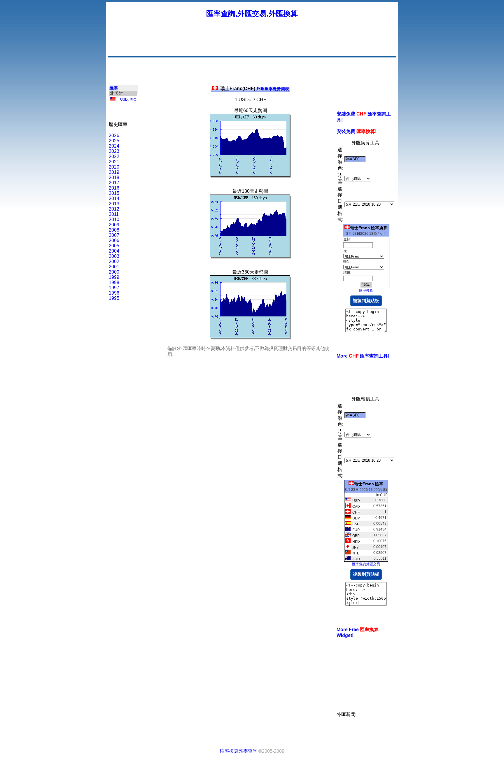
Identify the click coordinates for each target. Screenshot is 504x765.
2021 (114, 161)
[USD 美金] (113, 100)
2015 (114, 193)
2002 (114, 261)
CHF (355, 512)
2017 (114, 182)
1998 (114, 282)
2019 (114, 172)
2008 (114, 229)
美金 (133, 99)
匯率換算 (366, 290)
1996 (114, 292)
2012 (114, 208)
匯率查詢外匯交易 (366, 564)
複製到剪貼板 (366, 300)
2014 (114, 198)
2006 (114, 240)
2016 (114, 187)
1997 (114, 287)
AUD (355, 559)
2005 (114, 245)
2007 (114, 235)
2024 (114, 145)
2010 (114, 219)
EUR (355, 530)
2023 (114, 151)
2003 (114, 256)
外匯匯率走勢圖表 (254, 88)
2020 (114, 166)
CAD (355, 507)
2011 (114, 214)
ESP (355, 524)
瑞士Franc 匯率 (368, 484)
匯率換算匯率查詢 (238, 751)
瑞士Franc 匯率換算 (368, 227)
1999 (114, 277)
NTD (355, 553)
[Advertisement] (289, 42)
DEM (355, 518)
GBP (355, 536)
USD (124, 99)
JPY (355, 547)
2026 (114, 135)
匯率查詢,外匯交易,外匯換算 (252, 13)
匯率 (114, 87)
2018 (114, 177)
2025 (114, 140)
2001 (114, 266)
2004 (114, 250)
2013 (114, 203)
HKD (355, 542)
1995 (114, 298)
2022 (114, 156)
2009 (114, 224)
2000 (114, 271)
